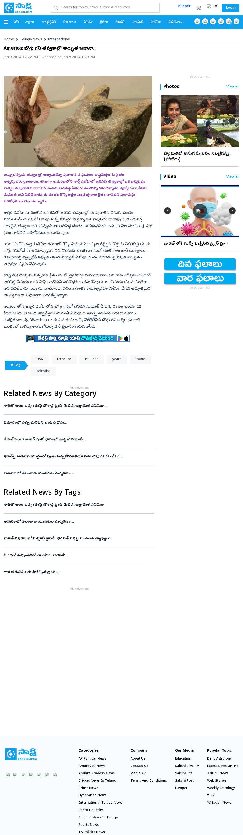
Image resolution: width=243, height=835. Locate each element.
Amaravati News (92, 766)
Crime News (88, 788)
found (140, 359)
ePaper (184, 6)
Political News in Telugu (98, 818)
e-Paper (181, 788)
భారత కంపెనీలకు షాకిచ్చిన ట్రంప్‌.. (77, 572)
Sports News (89, 825)
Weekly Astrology (221, 788)
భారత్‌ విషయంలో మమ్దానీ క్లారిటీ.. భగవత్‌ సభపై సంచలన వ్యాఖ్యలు (77, 538)
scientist (43, 371)
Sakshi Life (183, 773)
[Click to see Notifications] (198, 7)
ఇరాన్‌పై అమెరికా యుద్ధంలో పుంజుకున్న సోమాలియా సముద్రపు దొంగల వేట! (79, 456)
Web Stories (216, 781)
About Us (138, 759)
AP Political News (92, 759)
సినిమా (88, 22)
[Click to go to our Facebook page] (197, 21)
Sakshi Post (184, 781)
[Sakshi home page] (21, 754)
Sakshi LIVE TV (187, 766)
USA (40, 359)
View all (232, 87)
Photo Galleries (91, 810)
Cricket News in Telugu (97, 781)
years (116, 359)
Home (9, 39)
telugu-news (31, 39)
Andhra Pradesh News (97, 773)
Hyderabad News (92, 796)
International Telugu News (100, 803)
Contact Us (139, 766)
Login (231, 7)
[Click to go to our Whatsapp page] (205, 21)
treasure (64, 359)
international (59, 39)
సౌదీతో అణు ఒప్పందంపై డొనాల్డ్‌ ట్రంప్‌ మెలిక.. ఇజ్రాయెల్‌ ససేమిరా (78, 406)
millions (91, 359)
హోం (17, 22)
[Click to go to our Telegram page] (47, 774)
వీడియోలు (176, 22)
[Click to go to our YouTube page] (229, 21)
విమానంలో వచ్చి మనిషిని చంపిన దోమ (74, 423)
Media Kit (138, 773)
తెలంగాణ (69, 22)
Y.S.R (211, 796)
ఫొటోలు (156, 22)
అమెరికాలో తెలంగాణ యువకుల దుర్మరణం (78, 473)
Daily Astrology (219, 759)
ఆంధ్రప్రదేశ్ (49, 22)
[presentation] (167, 120)
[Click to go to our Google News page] (236, 21)
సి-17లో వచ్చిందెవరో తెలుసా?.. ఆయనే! (78, 555)
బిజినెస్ (120, 22)
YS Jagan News (219, 803)
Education (183, 759)
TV (214, 6)
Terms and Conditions (149, 781)
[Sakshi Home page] (18, 7)
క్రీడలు (104, 22)
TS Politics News (92, 832)
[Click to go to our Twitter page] (213, 21)
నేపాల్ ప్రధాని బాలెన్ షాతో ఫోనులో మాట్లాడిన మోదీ (78, 439)
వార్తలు (29, 22)
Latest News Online (222, 766)
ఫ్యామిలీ (138, 22)
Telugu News (217, 773)
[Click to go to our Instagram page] (221, 21)
